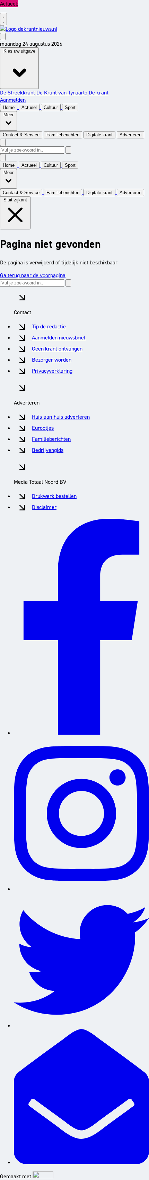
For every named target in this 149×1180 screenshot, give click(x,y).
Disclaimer (44, 507)
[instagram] (81, 888)
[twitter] (81, 1025)
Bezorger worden (51, 359)
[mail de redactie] (81, 1162)
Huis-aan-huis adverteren (61, 416)
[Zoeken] (68, 150)
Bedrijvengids (47, 450)
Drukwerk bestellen (54, 496)
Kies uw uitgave (19, 51)
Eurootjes (43, 428)
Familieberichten (51, 439)
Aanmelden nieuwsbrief (59, 337)
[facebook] (81, 732)
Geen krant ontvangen (57, 348)
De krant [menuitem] (98, 92)
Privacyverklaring (52, 370)
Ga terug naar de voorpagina (32, 275)
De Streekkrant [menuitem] (17, 92)
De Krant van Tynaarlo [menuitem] (61, 92)
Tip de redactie (49, 326)
